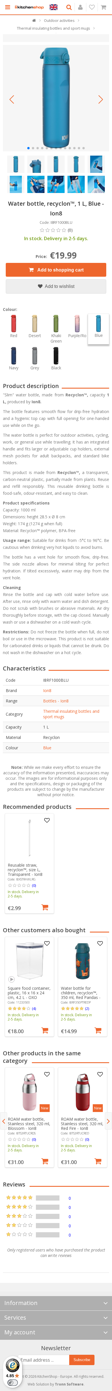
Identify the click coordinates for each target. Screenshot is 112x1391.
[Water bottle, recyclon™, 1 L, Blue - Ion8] (56, 98)
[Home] (34, 21)
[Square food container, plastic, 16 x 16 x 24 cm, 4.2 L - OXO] (29, 961)
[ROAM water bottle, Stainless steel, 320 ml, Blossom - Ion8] (29, 1092)
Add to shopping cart (60, 270)
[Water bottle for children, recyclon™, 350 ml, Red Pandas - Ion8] (83, 961)
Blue (47, 747)
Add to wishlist (59, 286)
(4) (34, 1008)
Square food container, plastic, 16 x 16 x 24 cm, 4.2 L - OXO (29, 992)
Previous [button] (3, 1121)
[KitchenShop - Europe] (29, 7)
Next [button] (108, 1121)
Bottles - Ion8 (56, 701)
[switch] (12, 1382)
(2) (87, 1008)
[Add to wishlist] (47, 820)
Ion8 (47, 690)
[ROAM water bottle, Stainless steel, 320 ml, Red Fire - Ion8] (83, 1092)
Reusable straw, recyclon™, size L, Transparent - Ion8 (25, 869)
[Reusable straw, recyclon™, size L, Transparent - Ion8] (29, 838)
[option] (29, 863)
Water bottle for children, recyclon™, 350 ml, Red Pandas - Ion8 (81, 995)
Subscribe (82, 1360)
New (44, 1108)
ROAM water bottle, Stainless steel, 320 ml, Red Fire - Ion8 (82, 1123)
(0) (34, 885)
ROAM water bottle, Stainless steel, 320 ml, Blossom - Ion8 (29, 1123)
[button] (11, 99)
